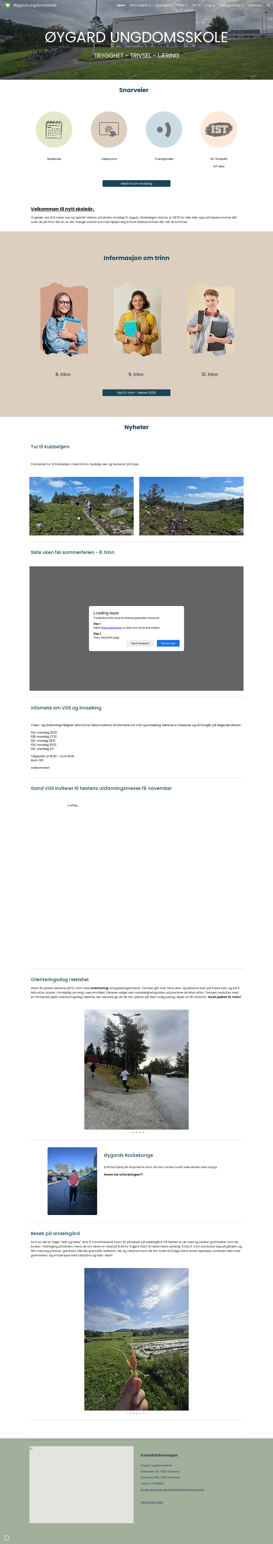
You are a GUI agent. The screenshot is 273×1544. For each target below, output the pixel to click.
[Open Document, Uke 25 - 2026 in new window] (236, 571)
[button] (268, 5)
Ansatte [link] (162, 5)
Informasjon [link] (138, 5)
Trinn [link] (180, 5)
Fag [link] (208, 5)
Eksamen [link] (255, 5)
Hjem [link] (121, 5)
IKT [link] (195, 5)
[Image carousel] (136, 1071)
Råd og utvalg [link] (230, 5)
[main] (136, 40)
